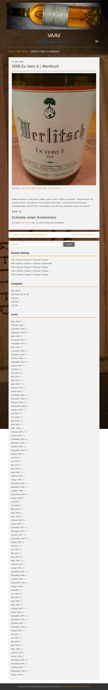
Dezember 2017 (17, 527)
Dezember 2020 (18, 395)
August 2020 (16, 410)
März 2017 (15, 560)
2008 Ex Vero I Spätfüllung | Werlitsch (29, 235)
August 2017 (16, 542)
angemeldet (26, 222)
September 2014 (18, 671)
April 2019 (15, 468)
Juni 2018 (15, 505)
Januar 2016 (16, 612)
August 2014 (16, 674)
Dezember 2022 (18, 340)
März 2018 (15, 516)
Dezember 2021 (17, 351)
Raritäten (15, 302)
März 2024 (15, 321)
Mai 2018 (15, 509)
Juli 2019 (14, 457)
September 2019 (18, 450)
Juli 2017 (14, 546)
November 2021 (17, 354)
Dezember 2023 (18, 329)
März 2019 (15, 472)
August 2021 (16, 365)
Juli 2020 (15, 413)
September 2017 (18, 538)
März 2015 (15, 649)
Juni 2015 (15, 638)
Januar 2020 (16, 435)
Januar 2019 (16, 479)
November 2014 (17, 663)
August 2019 (16, 454)
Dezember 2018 (17, 483)
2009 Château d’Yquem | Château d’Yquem (29, 274)
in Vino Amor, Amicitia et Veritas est (54, 38)
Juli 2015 (14, 634)
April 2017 (15, 557)
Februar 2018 (16, 520)
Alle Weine (22, 51)
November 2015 (17, 619)
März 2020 (15, 428)
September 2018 (18, 494)
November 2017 (17, 531)
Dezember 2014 (17, 660)
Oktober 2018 (17, 490)
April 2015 (15, 645)
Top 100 (14, 305)
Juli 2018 (14, 502)
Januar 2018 (16, 524)
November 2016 (17, 575)
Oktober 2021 (17, 358)
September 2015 (18, 627)
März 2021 (15, 384)
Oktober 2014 (17, 667)
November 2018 (17, 487)
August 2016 (16, 586)
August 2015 (16, 630)
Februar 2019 (16, 476)
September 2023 (18, 332)
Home (12, 51)
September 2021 (18, 362)
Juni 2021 (15, 373)
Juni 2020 (15, 417)
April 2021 (15, 380)
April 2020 (15, 424)
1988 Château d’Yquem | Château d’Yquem (29, 267)
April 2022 (15, 347)
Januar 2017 (16, 568)
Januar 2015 (16, 656)
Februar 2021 (16, 387)
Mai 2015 (15, 641)
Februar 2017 (16, 564)
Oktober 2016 (17, 579)
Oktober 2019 (17, 446)
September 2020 (18, 406)
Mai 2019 (15, 465)
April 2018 (15, 513)
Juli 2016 (14, 590)
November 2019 (17, 443)
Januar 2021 (16, 391)
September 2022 (18, 343)
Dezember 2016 (17, 571)
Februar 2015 (16, 652)
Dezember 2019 (17, 439)
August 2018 (16, 498)
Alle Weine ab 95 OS (20, 294)
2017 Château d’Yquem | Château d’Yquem (29, 260)
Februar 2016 (16, 608)
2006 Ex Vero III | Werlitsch (83, 235)
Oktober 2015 (17, 623)
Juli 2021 (14, 369)
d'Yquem (14, 298)
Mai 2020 (15, 421)
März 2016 (15, 605)
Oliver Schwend (54, 188)
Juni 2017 (15, 549)
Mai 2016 (15, 597)
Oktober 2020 (17, 402)
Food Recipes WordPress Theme (75, 686)
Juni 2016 (15, 593)
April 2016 (15, 601)
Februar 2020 (17, 432)
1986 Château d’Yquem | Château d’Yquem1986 (31, 263)
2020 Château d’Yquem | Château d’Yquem (29, 271)
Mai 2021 (15, 376)
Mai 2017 (15, 553)
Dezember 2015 (17, 616)
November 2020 (17, 398)
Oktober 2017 (17, 535)
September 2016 (18, 582)
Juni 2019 (15, 461)
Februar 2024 (17, 325)
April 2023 (15, 336)
